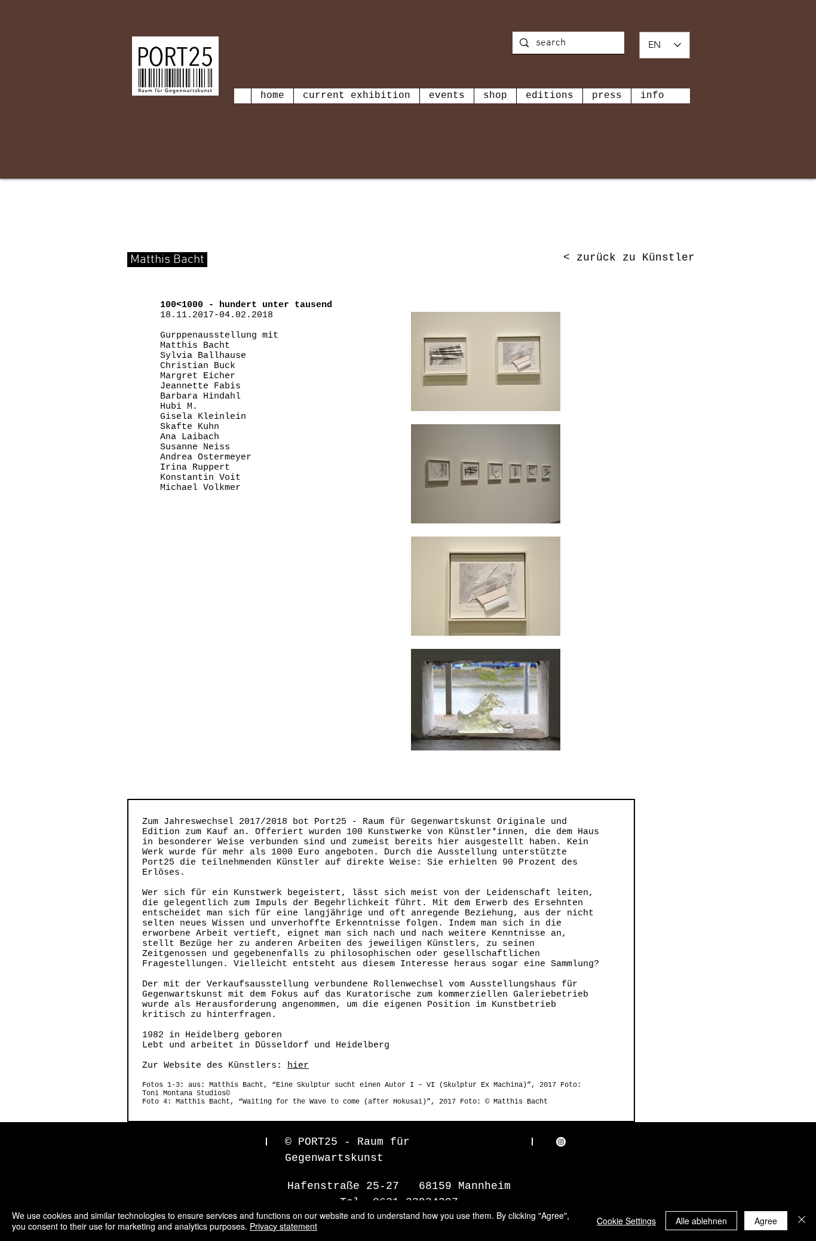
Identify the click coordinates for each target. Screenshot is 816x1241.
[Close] (801, 1220)
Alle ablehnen (701, 1221)
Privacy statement (283, 1226)
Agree (765, 1221)
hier (298, 1066)
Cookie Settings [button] (626, 1221)
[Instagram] (561, 1142)
